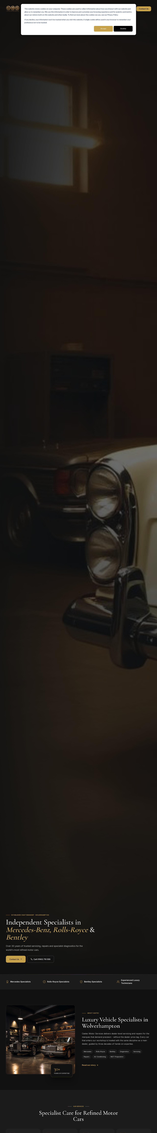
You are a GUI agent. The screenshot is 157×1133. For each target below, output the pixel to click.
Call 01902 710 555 (42, 959)
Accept (103, 28)
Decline (123, 28)
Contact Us (144, 9)
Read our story (90, 1065)
